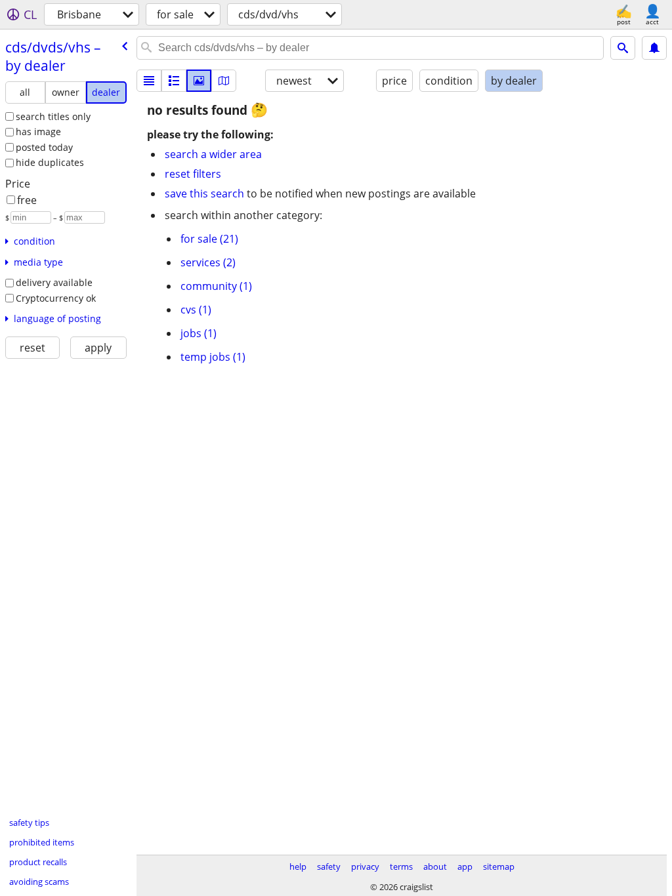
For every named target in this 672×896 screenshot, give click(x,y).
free (27, 200)
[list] (148, 81)
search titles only (53, 116)
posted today (44, 147)
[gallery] (198, 81)
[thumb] (173, 81)
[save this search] (654, 48)
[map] (223, 81)
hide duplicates (50, 162)
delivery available (54, 282)
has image (38, 131)
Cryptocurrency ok (56, 298)
